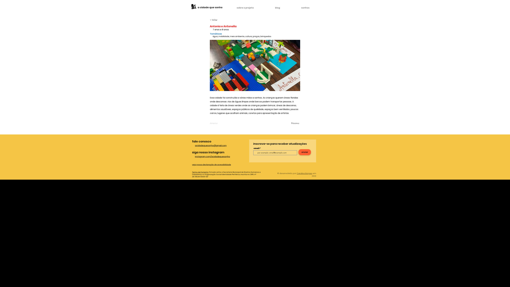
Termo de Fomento (200, 172)
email (257, 148)
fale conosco (201, 141)
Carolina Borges (304, 173)
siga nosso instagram (208, 152)
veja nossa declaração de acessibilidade (211, 164)
